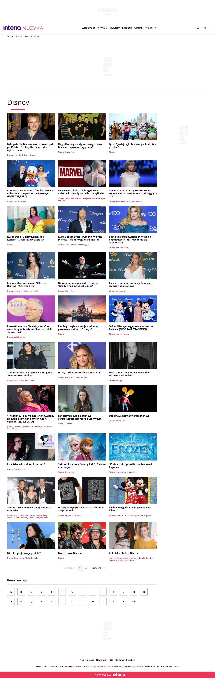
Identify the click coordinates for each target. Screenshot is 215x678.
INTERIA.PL (139, 666)
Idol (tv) (39, 515)
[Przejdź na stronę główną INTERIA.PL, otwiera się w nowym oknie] (13, 28)
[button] (138, 27)
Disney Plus (69, 291)
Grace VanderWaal (134, 201)
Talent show (34, 517)
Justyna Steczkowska (23, 291)
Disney (10, 155)
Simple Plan (69, 152)
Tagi (26, 36)
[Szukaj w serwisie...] (198, 27)
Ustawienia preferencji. (113, 666)
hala (124, 515)
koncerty (134, 558)
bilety (119, 515)
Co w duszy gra (83, 244)
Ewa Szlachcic (19, 469)
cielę (36, 558)
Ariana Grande (13, 429)
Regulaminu (76, 666)
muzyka (112, 558)
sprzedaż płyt (121, 472)
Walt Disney (124, 560)
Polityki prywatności (94, 666)
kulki (132, 560)
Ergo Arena (138, 515)
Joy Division (69, 515)
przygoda (147, 515)
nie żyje (119, 380)
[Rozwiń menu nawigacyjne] (210, 27)
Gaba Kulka (114, 560)
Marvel (78, 198)
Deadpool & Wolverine (91, 198)
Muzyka (19, 36)
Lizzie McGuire (81, 377)
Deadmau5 (120, 420)
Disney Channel (30, 155)
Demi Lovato (46, 426)
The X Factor (30, 515)
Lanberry (68, 423)
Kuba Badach (70, 244)
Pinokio (35, 291)
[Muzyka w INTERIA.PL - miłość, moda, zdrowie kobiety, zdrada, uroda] (33, 28)
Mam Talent (121, 201)
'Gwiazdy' (29, 558)
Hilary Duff (18, 155)
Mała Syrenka (19, 337)
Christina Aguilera (21, 426)
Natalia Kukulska (146, 558)
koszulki (78, 515)
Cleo (126, 291)
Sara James (29, 380)
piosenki (126, 558)
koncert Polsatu (20, 201)
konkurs (112, 515)
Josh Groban (35, 426)
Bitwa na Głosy (22, 517)
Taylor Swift (69, 198)
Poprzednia (68, 567)
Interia (10, 36)
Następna (96, 567)
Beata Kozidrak (122, 247)
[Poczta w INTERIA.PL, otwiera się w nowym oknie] (204, 27)
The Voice (44, 517)
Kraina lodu (69, 472)
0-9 (133, 601)
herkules (119, 291)
